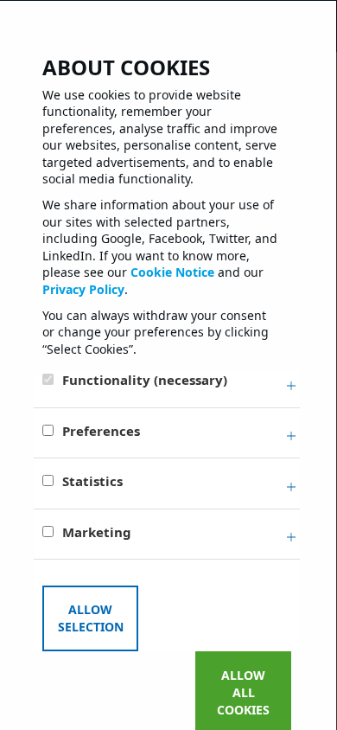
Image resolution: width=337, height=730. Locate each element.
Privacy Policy (83, 289)
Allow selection (91, 618)
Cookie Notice (172, 272)
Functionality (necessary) (144, 379)
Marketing (96, 532)
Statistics (92, 481)
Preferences (101, 430)
